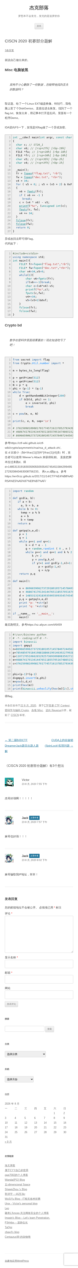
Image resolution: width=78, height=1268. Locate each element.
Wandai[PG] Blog (15, 1179)
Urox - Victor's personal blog (21, 1203)
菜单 (39, 26)
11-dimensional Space (17, 1184)
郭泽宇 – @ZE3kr (15, 1194)
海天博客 (10, 1165)
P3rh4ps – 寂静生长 (16, 1222)
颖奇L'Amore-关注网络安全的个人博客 (27, 1213)
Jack (25, 818)
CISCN (15, 715)
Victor (25, 779)
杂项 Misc (37, 710)
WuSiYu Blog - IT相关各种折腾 (22, 1198)
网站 (7, 988)
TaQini (8, 1227)
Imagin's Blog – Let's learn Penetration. (27, 1217)
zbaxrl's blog (12, 1232)
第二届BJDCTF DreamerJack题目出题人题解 (22, 745)
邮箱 (8, 972)
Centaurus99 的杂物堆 (18, 1236)
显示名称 (11, 957)
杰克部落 (39, 7)
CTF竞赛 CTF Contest (57, 705)
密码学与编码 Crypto (17, 710)
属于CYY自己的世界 (16, 1170)
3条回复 (9, 50)
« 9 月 (8, 1141)
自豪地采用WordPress (17, 1260)
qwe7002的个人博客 (16, 1175)
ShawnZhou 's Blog (16, 1189)
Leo (7, 1208)
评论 (8, 913)
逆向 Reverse (53, 710)
